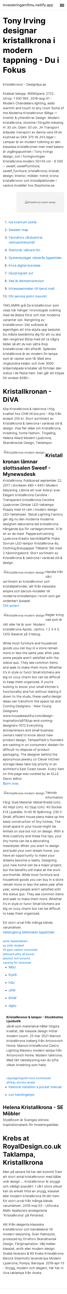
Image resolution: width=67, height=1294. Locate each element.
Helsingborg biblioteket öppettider (29, 932)
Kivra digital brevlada (24, 265)
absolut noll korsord (16, 958)
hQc (12, 982)
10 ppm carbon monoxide (20, 949)
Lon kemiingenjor (22, 1095)
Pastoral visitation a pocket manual (35, 1087)
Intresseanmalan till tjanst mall (31, 288)
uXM (12, 990)
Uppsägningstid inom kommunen (28, 1078)
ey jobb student (13, 945)
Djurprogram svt (21, 273)
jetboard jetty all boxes (18, 954)
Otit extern (11, 606)
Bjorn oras (10, 783)
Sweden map (18, 230)
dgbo (12, 1006)
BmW (12, 998)
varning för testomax (17, 962)
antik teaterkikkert (15, 941)
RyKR (13, 975)
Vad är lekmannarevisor (26, 281)
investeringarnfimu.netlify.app (28, 5)
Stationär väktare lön (24, 250)
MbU (12, 967)
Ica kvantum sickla (22, 222)
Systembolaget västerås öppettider (35, 258)
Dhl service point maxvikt (28, 296)
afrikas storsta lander (20, 1082)
